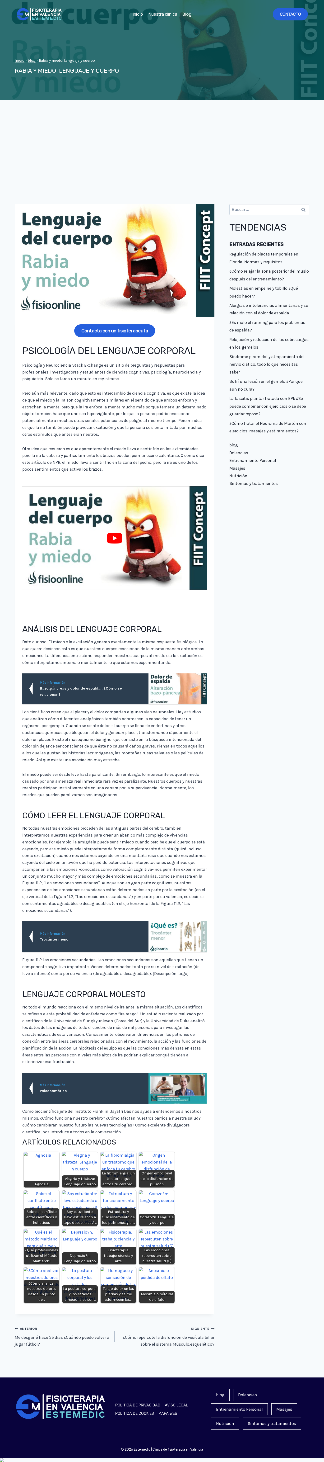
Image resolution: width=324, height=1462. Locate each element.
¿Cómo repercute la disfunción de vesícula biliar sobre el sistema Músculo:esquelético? (168, 1337)
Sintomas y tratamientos (253, 483)
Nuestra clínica (162, 14)
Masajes (237, 468)
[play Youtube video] (114, 538)
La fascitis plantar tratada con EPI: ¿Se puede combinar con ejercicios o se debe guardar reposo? (267, 406)
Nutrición (238, 475)
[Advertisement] (162, 152)
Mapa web (167, 1413)
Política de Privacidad (137, 1405)
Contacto (290, 14)
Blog (186, 14)
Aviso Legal (176, 1405)
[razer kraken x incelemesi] (162, 1460)
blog (32, 60)
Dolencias (238, 452)
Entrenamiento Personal (252, 460)
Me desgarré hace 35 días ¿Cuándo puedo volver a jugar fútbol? (62, 1337)
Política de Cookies (134, 1413)
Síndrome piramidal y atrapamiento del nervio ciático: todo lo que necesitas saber (267, 364)
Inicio (138, 14)
